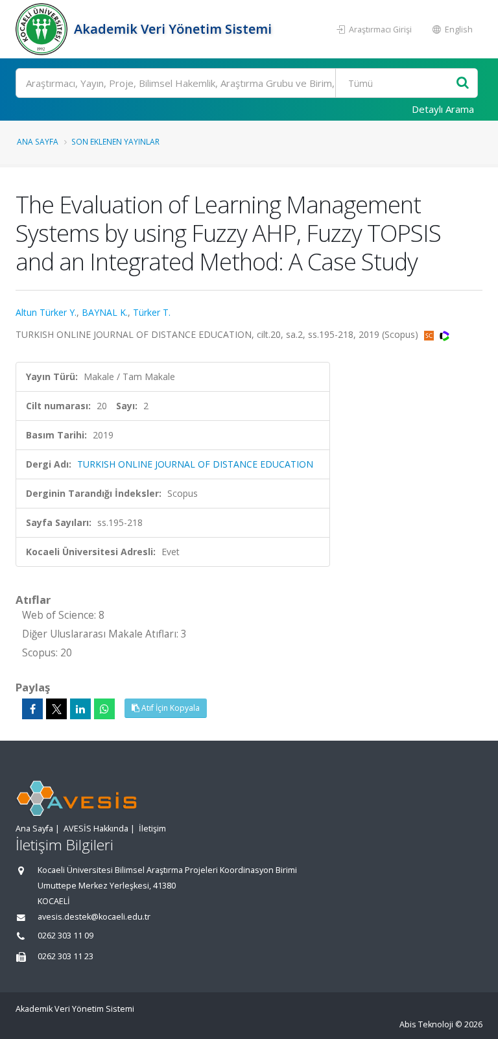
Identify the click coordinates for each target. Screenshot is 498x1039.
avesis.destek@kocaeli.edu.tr (94, 916)
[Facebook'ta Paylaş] (32, 709)
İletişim (152, 828)
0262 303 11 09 (65, 935)
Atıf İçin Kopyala (169, 707)
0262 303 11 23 (65, 956)
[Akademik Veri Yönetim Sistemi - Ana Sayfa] (43, 29)
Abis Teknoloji (426, 1024)
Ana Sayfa (37, 141)
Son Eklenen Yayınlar (115, 141)
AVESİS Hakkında (96, 828)
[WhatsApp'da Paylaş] (104, 709)
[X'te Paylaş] (56, 709)
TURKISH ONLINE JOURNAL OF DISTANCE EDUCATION (195, 464)
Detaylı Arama (443, 108)
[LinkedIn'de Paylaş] (80, 709)
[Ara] (462, 83)
